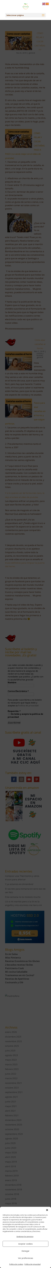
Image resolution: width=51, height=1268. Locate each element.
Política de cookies (16, 1264)
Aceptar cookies (25, 1243)
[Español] (47, 3)
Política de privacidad (32, 1264)
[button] (47, 1210)
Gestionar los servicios (24, 1236)
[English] (44, 3)
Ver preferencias (25, 1258)
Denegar (25, 1251)
